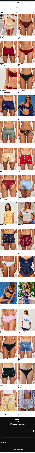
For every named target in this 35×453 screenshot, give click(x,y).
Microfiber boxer (2, 63)
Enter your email (2, 429)
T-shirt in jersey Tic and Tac (3, 224)
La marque (18, 7)
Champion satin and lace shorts (3, 36)
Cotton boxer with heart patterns (21, 170)
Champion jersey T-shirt (20, 224)
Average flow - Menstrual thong (21, 36)
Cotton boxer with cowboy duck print (22, 358)
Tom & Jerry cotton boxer (3, 251)
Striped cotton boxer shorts (21, 251)
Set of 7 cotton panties (20, 63)
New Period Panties (18, 0)
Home (16, 7)
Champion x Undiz (6, 0)
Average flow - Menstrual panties (21, 90)
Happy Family (29, 0)
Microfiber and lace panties (3, 197)
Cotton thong (19, 385)
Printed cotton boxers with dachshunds (22, 197)
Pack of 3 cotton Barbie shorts (3, 331)
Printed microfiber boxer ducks (3, 170)
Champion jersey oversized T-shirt (22, 331)
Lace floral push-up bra (3, 90)
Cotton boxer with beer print (3, 385)
